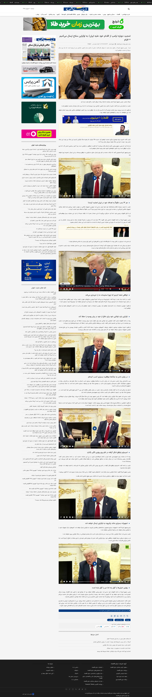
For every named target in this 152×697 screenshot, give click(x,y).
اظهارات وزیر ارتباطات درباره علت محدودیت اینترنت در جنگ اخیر (40, 390)
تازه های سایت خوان (38, 288)
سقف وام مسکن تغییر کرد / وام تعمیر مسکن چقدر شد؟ (42, 209)
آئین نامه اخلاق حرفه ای (47, 673)
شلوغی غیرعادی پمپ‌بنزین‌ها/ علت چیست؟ (45, 240)
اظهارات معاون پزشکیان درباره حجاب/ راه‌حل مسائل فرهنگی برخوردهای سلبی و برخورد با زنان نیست (41, 448)
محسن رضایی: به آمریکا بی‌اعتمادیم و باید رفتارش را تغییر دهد (40, 332)
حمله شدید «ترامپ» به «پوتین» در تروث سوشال (119, 648)
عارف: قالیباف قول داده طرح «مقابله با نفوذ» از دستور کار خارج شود (39, 247)
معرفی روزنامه (49, 667)
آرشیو (58, 14)
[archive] (66, 689)
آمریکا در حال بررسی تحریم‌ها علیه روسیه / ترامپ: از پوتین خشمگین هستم (112, 642)
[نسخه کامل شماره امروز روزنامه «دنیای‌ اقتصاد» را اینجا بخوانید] (38, 48)
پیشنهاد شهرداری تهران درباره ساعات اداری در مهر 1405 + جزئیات (40, 398)
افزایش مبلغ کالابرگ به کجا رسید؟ (48, 243)
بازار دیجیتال (84, 14)
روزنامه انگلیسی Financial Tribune (93, 684)
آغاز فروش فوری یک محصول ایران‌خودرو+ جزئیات (43, 475)
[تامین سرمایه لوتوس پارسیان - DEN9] (38, 112)
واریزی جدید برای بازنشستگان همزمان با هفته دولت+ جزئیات (41, 217)
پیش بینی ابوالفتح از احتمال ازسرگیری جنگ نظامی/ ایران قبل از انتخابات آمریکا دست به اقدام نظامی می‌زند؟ (40, 192)
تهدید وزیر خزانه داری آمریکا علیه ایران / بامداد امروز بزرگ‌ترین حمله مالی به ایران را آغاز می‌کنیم (39, 150)
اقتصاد (118, 14)
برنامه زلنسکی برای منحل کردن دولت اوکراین (100, 125)
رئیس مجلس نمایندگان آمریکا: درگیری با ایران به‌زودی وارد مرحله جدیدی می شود (40, 213)
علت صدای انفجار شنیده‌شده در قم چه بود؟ (45, 350)
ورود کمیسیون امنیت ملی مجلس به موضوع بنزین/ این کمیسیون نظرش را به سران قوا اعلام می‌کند (39, 463)
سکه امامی (82, 2)
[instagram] (85, 689)
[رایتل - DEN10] (38, 134)
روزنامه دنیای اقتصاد (122, 670)
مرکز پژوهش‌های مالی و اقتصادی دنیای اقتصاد (92, 677)
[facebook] (124, 616)
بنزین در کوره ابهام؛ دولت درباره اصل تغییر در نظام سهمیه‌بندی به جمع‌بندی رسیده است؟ (39, 359)
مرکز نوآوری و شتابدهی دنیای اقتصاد (93, 673)
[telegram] (114, 616)
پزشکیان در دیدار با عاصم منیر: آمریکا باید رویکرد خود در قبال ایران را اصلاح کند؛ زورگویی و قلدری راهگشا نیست (39, 298)
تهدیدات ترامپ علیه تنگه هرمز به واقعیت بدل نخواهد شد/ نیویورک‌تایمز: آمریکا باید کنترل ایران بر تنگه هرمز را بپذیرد (41, 385)
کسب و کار (44, 14)
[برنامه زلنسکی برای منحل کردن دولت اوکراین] (121, 130)
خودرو (78, 14)
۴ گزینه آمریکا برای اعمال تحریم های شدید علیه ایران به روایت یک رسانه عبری (39, 205)
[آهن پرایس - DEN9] (38, 88)
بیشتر (37, 14)
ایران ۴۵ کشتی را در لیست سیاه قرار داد (46, 229)
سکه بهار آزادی (61, 2)
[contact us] (69, 689)
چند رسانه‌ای (51, 14)
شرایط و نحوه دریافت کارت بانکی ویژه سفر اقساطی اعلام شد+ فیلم (39, 201)
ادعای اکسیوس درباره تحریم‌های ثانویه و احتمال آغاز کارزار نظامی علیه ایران (39, 303)
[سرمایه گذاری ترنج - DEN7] (76, 24)
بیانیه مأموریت (49, 670)
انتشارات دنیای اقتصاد (97, 667)
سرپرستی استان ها (73, 676)
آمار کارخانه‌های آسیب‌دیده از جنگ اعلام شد (45, 444)
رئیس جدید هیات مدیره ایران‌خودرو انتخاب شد (44, 452)
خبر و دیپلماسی (126, 14)
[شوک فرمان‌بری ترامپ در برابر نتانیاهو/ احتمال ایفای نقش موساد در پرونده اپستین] (121, 232)
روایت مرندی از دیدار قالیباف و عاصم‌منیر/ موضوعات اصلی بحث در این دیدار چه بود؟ (39, 374)
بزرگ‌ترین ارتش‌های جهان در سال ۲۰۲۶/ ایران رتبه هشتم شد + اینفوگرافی (40, 165)
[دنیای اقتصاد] (76, 9)
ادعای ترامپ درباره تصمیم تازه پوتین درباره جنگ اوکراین (117, 645)
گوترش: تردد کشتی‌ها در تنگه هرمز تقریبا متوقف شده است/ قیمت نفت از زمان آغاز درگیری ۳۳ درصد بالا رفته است (39, 432)
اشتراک (76, 673)
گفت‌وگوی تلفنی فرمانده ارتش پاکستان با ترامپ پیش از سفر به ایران (39, 178)
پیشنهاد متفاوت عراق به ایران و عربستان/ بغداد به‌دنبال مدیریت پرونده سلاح (40, 182)
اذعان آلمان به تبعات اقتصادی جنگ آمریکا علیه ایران (43, 381)
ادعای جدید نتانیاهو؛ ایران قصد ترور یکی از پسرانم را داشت (41, 378)
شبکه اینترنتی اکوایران (121, 673)
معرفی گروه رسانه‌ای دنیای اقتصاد (118, 667)
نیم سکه (41, 2)
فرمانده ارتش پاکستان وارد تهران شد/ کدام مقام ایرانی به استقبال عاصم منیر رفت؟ (40, 170)
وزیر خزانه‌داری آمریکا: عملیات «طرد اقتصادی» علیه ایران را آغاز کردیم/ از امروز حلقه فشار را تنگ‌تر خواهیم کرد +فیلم (39, 369)
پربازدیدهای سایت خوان (38, 145)
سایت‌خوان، (123, 610)
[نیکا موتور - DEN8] (38, 69)
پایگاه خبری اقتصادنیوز (121, 680)
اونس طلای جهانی (103, 2)
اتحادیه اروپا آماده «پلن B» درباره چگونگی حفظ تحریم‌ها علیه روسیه (114, 651)
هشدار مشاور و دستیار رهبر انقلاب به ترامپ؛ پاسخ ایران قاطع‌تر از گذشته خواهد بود (40, 410)
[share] (73, 689)
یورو (4, 2)
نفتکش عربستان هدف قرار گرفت (48, 467)
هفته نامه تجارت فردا (121, 676)
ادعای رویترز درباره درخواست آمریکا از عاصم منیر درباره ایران (41, 423)
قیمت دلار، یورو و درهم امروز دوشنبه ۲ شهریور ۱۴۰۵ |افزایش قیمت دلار (39, 479)
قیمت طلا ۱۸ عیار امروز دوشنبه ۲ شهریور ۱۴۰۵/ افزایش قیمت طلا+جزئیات (41, 496)
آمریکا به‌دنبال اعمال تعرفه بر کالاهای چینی (45, 323)
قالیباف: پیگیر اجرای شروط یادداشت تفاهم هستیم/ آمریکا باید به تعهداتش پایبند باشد (40, 394)
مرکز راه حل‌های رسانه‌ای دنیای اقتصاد (93, 681)
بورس (104, 14)
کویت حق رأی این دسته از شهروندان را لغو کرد (44, 232)
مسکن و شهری (111, 14)
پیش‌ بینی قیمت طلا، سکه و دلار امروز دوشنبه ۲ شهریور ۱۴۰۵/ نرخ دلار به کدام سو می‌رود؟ (39, 155)
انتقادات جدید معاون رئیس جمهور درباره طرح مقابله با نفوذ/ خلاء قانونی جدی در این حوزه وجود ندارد (39, 437)
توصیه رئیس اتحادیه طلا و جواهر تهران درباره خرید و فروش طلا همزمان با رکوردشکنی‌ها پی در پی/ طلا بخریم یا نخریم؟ (40, 236)
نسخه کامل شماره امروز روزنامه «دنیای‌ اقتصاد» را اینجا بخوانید (39, 63)
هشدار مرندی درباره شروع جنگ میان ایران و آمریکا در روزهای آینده (39, 174)
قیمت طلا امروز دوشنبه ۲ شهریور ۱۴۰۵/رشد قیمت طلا (42, 489)
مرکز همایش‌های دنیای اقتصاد (94, 670)
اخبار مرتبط (95, 634)
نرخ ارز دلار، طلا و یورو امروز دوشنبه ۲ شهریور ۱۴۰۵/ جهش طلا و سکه (39, 471)
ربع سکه (22, 2)
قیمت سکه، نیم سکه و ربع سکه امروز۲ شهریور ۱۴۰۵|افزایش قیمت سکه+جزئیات (39, 484)
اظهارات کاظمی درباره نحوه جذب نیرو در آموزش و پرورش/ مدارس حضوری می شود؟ (39, 187)
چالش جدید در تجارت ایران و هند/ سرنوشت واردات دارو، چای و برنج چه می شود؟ (39, 427)
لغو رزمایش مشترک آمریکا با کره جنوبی (46, 456)
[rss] (76, 689)
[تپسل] (63, 116)
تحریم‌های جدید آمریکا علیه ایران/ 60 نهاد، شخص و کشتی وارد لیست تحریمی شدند (39, 308)
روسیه (127, 620)
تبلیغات (76, 670)
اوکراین (110, 620)
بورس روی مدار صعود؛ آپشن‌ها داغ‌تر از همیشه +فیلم (43, 406)
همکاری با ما (75, 680)
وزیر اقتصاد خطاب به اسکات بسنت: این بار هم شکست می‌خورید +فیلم (40, 293)
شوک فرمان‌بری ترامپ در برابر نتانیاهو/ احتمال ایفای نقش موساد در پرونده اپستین (89, 227)
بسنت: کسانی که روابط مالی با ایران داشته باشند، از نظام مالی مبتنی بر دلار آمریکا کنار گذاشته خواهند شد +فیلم (39, 354)
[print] (111, 616)
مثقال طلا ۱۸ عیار (126, 2)
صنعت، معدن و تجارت (95, 14)
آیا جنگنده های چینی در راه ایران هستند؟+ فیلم (119, 639)
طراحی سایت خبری (28, 694)
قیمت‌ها (63, 14)
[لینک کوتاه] (127, 616)
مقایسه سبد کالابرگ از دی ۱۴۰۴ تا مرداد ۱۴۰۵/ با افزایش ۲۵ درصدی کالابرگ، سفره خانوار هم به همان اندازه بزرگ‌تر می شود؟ (39, 197)
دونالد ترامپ (119, 620)
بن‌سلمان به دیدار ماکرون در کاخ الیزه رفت (45, 342)
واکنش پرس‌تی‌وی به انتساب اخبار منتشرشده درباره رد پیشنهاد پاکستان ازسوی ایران (39, 319)
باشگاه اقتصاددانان (71, 14)
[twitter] (121, 616)
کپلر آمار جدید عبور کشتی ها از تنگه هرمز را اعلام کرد (43, 220)
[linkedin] (117, 616)
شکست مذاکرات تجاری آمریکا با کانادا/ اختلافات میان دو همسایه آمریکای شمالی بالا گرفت (40, 418)
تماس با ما (75, 667)
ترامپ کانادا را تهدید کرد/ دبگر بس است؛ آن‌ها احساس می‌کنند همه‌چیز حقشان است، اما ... (40, 224)
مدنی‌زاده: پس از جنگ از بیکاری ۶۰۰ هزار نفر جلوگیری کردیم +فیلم (39, 315)
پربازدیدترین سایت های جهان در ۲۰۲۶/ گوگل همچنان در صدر (40, 414)
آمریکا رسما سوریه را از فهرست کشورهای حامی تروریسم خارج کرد (40, 312)
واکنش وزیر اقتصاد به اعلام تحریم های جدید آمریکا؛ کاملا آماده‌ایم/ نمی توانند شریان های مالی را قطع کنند (39, 327)
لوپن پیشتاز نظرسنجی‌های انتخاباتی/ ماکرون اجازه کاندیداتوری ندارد (39, 459)
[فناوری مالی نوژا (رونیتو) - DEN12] (38, 270)
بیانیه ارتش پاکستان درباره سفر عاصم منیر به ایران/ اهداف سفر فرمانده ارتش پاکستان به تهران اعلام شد (40, 160)
